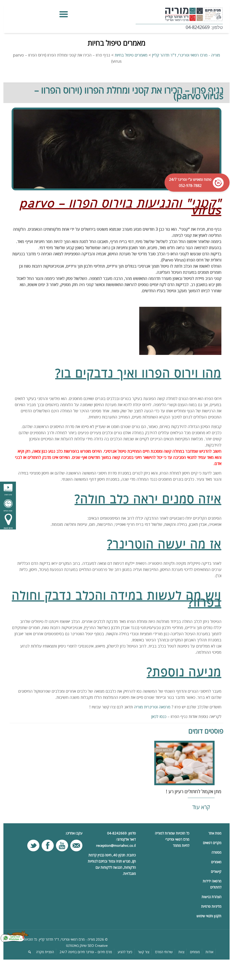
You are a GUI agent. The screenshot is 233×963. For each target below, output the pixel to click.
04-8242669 (198, 27)
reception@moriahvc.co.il (116, 845)
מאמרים (216, 862)
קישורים (216, 871)
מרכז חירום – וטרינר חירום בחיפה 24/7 (86, 952)
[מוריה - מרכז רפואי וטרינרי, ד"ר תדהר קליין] (179, 13)
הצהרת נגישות (211, 896)
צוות (181, 952)
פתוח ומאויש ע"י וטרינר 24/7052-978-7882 (192, 182)
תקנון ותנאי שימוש (209, 916)
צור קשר (143, 952)
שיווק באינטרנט (76, 945)
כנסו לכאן (158, 716)
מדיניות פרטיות (211, 906)
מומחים (195, 952)
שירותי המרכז (164, 952)
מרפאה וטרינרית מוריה (152, 707)
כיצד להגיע (125, 952)
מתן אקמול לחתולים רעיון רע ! (193, 791)
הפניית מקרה (45, 952)
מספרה (216, 852)
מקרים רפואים (212, 842)
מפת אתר (214, 833)
